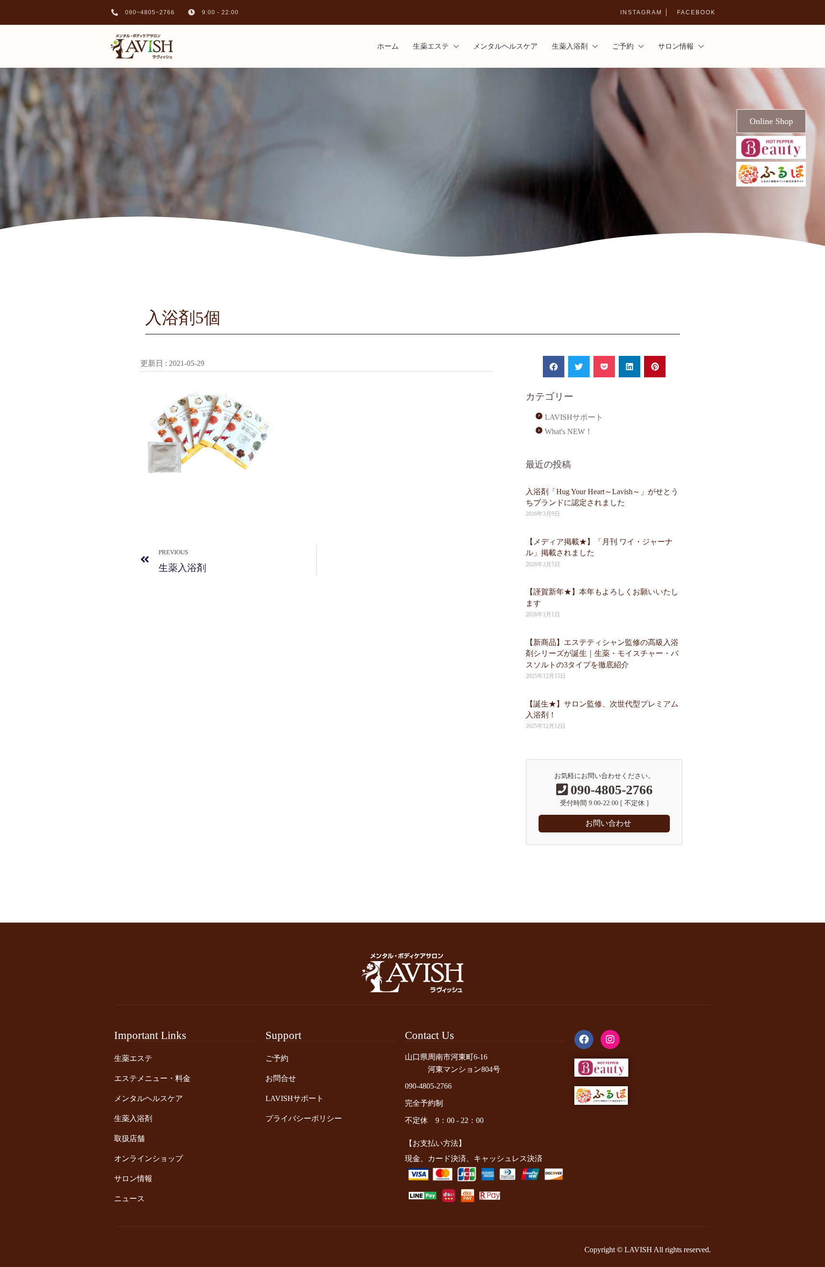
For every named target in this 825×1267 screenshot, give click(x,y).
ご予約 (623, 46)
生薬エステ (431, 46)
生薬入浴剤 (570, 46)
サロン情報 (676, 46)
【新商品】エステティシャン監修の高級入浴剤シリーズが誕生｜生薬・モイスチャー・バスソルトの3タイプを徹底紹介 (602, 653)
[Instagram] (610, 1039)
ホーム (388, 46)
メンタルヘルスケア (505, 46)
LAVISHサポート (574, 417)
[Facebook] (583, 1039)
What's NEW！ (568, 431)
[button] (553, 366)
